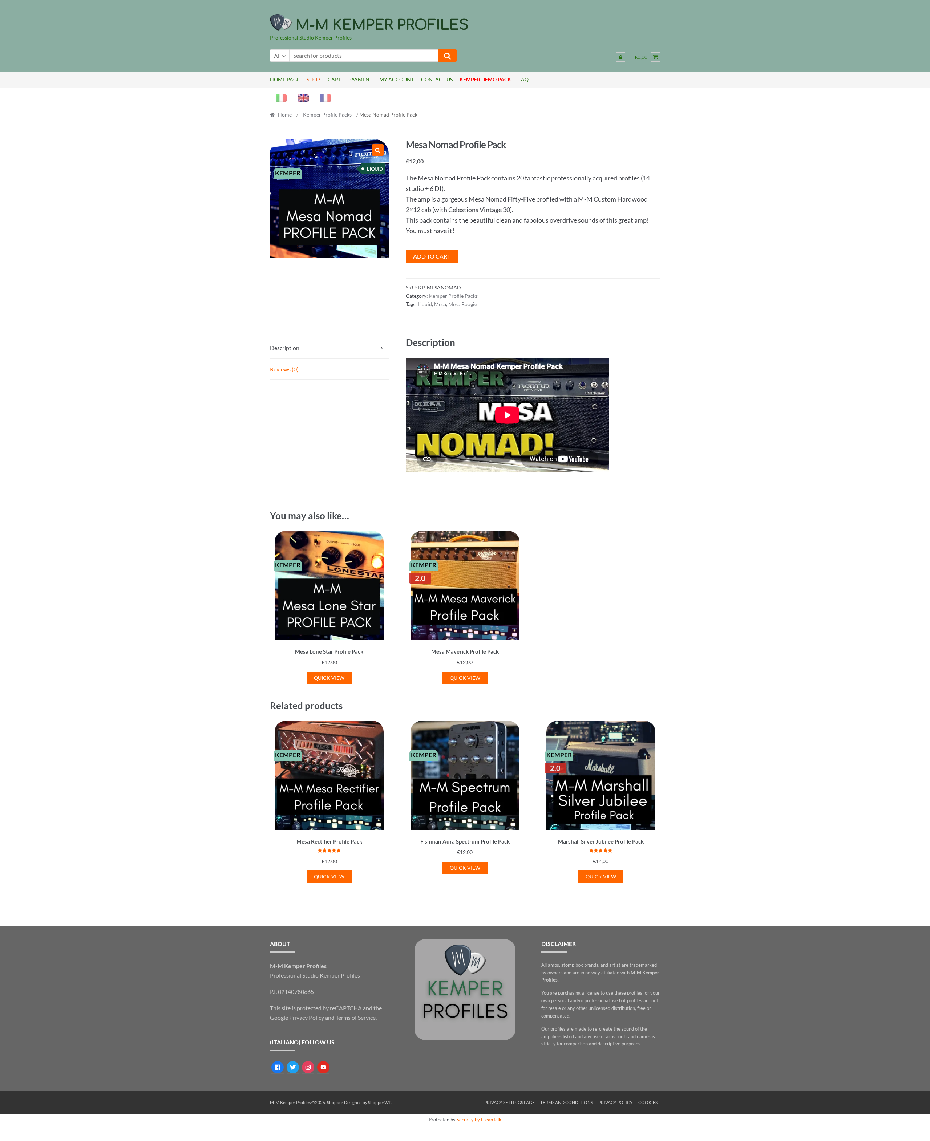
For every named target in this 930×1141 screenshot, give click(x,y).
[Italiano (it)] (278, 97)
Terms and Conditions (566, 1102)
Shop (313, 79)
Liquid (425, 304)
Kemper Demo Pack (485, 79)
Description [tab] (284, 347)
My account (396, 79)
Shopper (335, 1102)
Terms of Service (356, 1017)
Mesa (440, 304)
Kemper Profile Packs (327, 114)
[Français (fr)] (322, 97)
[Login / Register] (620, 57)
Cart (334, 79)
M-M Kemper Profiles (382, 25)
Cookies (648, 1102)
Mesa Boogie (462, 304)
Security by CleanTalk (479, 1119)
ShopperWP (379, 1102)
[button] (378, 150)
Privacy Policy (306, 1017)
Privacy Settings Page (509, 1102)
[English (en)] (300, 97)
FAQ (523, 79)
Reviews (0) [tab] (284, 369)
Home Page (285, 79)
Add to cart (431, 256)
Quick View (329, 678)
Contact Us (437, 79)
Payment (360, 79)
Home (285, 114)
